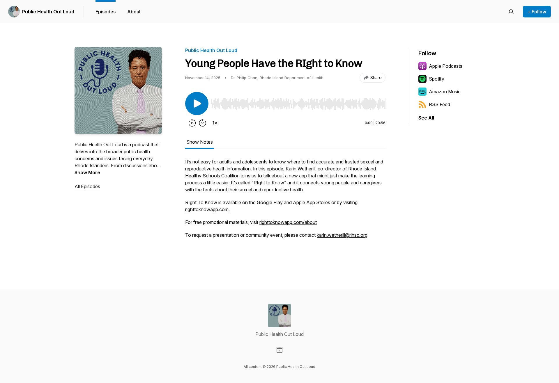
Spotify (436, 79)
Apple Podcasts (445, 66)
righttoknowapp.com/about (288, 222)
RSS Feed (439, 104)
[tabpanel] (285, 207)
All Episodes (87, 186)
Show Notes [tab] (199, 142)
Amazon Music (445, 92)
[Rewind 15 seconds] (192, 123)
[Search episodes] (511, 11)
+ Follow (537, 12)
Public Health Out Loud (48, 12)
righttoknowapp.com (207, 209)
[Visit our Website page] (279, 350)
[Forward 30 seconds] (203, 123)
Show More (87, 172)
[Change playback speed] (215, 123)
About (134, 12)
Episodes (105, 12)
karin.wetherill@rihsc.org (342, 235)
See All (426, 118)
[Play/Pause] (196, 103)
